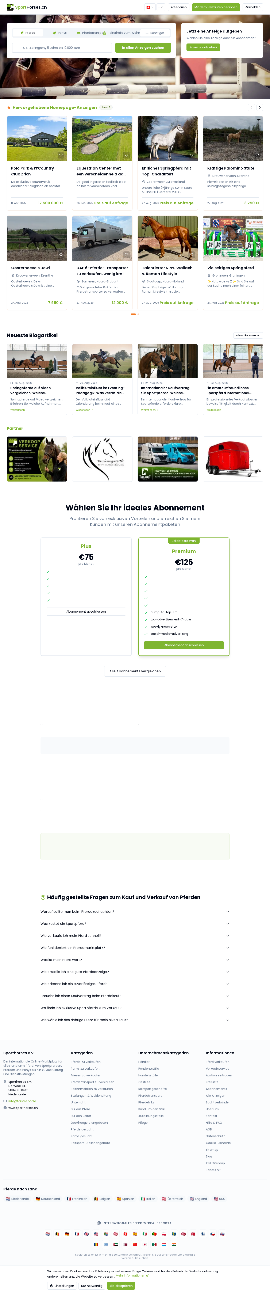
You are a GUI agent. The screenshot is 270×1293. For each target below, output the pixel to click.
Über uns (212, 1109)
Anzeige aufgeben (203, 47)
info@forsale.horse (22, 1101)
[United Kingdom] (86, 1233)
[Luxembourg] (164, 1244)
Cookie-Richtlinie (218, 1143)
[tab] (28, 33)
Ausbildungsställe (151, 1116)
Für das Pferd (80, 1109)
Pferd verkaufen (218, 1062)
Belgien (105, 1199)
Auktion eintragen (219, 1075)
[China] (135, 1244)
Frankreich (79, 1199)
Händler (144, 1062)
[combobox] (150, 7)
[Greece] (106, 1244)
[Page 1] (133, 314)
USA (222, 1199)
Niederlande (20, 1199)
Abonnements (216, 1089)
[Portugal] (154, 1233)
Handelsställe (148, 1075)
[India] (174, 1244)
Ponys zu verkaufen (85, 1068)
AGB (209, 1129)
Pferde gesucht (82, 1129)
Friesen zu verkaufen (86, 1075)
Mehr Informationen (130, 1275)
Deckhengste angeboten (89, 1123)
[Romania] (96, 1244)
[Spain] (135, 1233)
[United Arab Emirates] (116, 1244)
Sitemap (212, 1150)
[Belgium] (57, 1233)
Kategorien (179, 7)
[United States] (96, 1233)
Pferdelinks (146, 1102)
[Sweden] (174, 1233)
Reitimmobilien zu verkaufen (92, 1089)
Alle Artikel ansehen (248, 335)
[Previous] (251, 107)
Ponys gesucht (82, 1136)
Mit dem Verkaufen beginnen (216, 7)
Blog (209, 1156)
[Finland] (203, 1233)
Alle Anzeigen (215, 1096)
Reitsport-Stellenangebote (90, 1143)
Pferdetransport (150, 1096)
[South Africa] (106, 1233)
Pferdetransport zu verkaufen (92, 1082)
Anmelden (253, 7)
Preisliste (212, 1082)
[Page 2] (138, 314)
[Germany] (67, 1233)
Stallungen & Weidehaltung (91, 1096)
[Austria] (116, 1233)
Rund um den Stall (151, 1109)
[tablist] (91, 33)
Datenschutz (215, 1136)
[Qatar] (125, 1244)
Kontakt (211, 1116)
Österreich (175, 1199)
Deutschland (50, 1199)
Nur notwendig (92, 1286)
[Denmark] (193, 1233)
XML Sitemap (215, 1163)
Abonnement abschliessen (86, 611)
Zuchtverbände (217, 1102)
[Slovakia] (222, 1233)
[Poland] (164, 1233)
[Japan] (145, 1244)
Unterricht (78, 1102)
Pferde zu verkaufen (86, 1062)
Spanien (128, 1199)
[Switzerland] (125, 1233)
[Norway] (184, 1233)
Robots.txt (213, 1170)
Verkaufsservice (217, 1068)
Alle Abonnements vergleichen (135, 671)
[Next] (259, 107)
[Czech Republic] (213, 1233)
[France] (77, 1233)
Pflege (143, 1123)
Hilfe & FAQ (214, 1123)
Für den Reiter (81, 1116)
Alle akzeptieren (121, 1286)
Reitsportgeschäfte (152, 1089)
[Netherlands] (48, 1233)
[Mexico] (154, 1244)
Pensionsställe (148, 1068)
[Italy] (145, 1233)
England (201, 1199)
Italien (150, 1199)
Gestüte (144, 1082)
